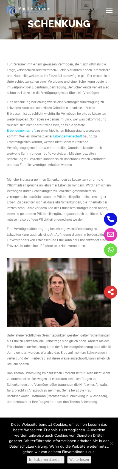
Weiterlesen (79, 459)
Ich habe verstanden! (45, 459)
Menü (108, 10)
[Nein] (111, 443)
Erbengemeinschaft (21, 131)
